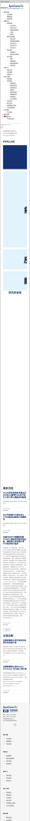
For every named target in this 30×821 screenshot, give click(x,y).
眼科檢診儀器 (10, 758)
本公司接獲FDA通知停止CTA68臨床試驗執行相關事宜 (14, 517)
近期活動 (8, 778)
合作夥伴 (8, 820)
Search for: (4, 124)
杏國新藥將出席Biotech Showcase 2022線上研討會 (15, 667)
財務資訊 (8, 792)
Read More (5, 510)
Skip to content (5, 1)
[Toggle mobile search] (2, 122)
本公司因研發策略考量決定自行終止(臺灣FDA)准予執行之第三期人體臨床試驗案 (14, 495)
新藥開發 (8, 755)
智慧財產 (8, 744)
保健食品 (8, 763)
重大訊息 (8, 800)
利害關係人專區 (10, 803)
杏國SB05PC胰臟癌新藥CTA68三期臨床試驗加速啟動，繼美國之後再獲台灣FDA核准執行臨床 (14, 540)
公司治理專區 (10, 805)
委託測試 (8, 761)
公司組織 (8, 738)
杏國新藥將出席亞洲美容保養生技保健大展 (14, 641)
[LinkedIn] (15, 724)
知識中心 (8, 780)
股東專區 (8, 795)
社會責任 (8, 797)
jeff (11, 133)
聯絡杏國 (8, 817)
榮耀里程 (8, 741)
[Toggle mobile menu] (1, 122)
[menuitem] (6, 12)
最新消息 (8, 775)
